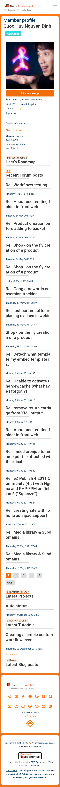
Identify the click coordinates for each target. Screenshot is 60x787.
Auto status (16, 605)
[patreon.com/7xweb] (37, 696)
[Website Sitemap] (43, 706)
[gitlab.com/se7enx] (16, 706)
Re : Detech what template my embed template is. (28, 359)
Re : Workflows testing (26, 185)
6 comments (12, 654)
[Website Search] (50, 706)
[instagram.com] (16, 696)
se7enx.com (30, 716)
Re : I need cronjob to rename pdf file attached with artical (28, 456)
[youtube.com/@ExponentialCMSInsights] (23, 706)
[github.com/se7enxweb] (9, 706)
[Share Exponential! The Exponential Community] (18, 7)
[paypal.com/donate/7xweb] (50, 696)
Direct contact (14, 130)
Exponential (24, 762)
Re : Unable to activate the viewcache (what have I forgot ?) (28, 386)
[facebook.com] (23, 696)
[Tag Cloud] (37, 706)
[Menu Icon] (55, 7)
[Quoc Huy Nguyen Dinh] (30, 66)
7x (30, 743)
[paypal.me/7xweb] (43, 696)
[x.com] (9, 696)
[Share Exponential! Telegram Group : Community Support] (30, 706)
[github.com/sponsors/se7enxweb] (30, 696)
